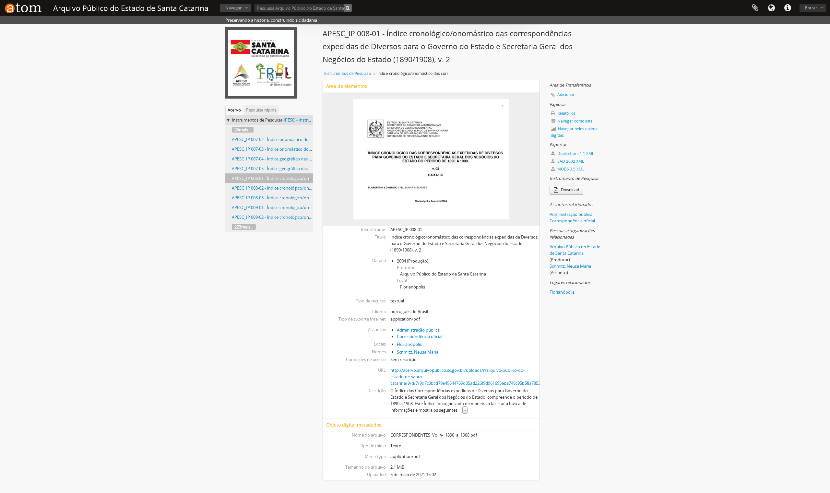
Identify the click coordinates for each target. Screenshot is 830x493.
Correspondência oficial (419, 336)
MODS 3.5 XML (570, 169)
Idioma (771, 8)
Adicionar (566, 94)
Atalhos (787, 8)
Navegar (233, 8)
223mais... (243, 227)
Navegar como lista (575, 121)
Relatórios (565, 113)
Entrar (811, 8)
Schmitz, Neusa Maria (417, 352)
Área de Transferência (755, 8)
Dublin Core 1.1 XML (575, 153)
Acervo (234, 110)
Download (569, 190)
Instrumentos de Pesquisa (347, 73)
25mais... (242, 130)
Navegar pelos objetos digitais (575, 132)
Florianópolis (409, 344)
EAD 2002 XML (570, 161)
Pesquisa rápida (261, 110)
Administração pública (418, 330)
